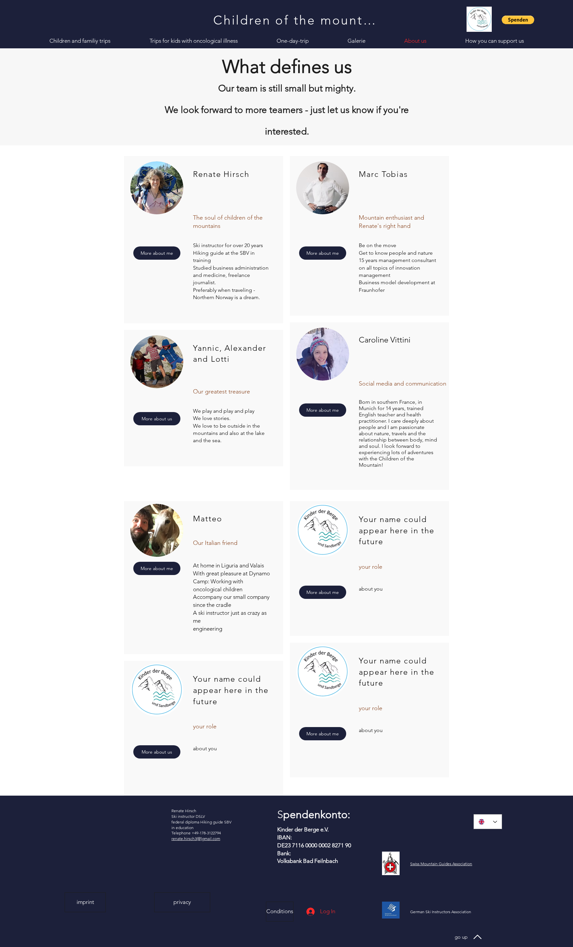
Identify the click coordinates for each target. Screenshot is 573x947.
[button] (518, 20)
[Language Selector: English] (488, 821)
